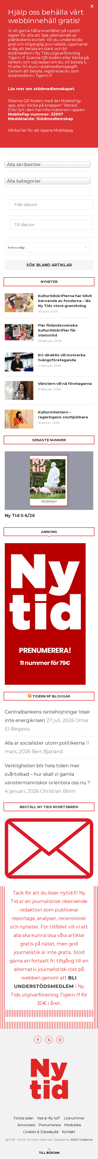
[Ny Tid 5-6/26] (49, 480)
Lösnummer (74, 1118)
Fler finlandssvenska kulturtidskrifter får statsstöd (58, 330)
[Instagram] (60, 1039)
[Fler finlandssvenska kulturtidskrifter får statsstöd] (19, 332)
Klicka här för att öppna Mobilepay (41, 130)
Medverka (72, 1125)
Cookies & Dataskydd (40, 1132)
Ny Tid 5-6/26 (20, 515)
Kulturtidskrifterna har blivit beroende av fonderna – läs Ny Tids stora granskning (65, 301)
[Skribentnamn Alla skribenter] (49, 164)
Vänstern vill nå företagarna (65, 383)
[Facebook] (38, 1039)
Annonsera (26, 1125)
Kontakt (68, 1132)
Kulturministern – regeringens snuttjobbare (63, 414)
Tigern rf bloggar (51, 696)
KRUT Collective (82, 1139)
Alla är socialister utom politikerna (45, 743)
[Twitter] (49, 1039)
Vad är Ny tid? (48, 1118)
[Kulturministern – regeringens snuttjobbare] (19, 419)
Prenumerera (50, 1125)
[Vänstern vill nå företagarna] (19, 390)
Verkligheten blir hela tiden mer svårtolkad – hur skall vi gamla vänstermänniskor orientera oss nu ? (47, 774)
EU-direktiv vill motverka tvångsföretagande (61, 357)
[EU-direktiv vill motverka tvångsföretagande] (19, 362)
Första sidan (24, 1118)
